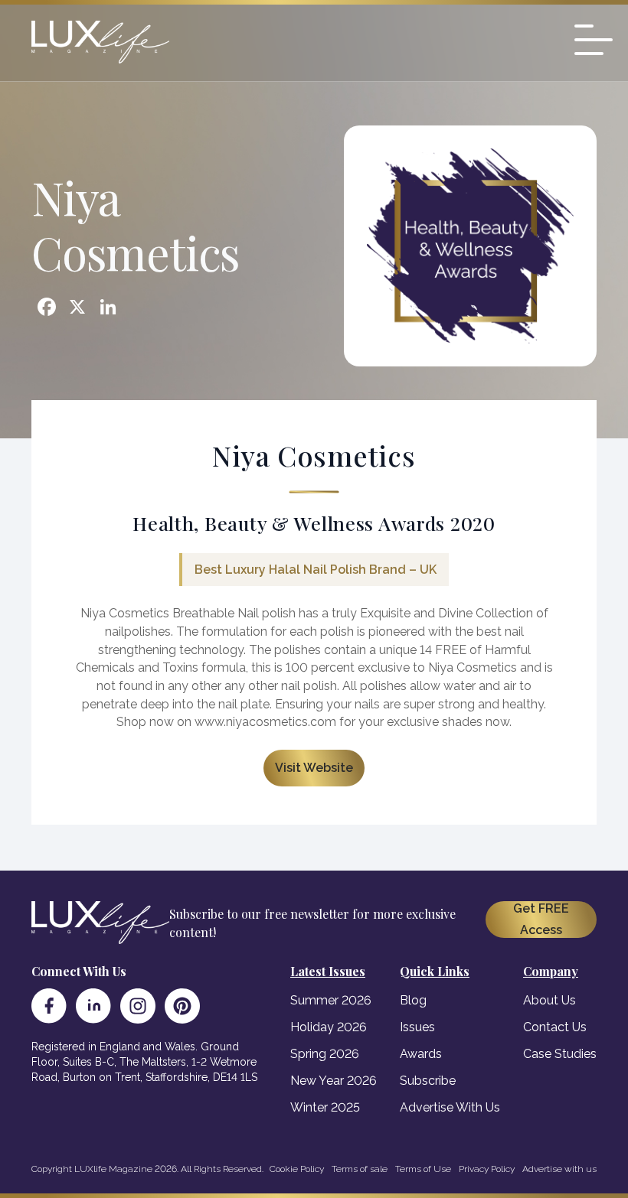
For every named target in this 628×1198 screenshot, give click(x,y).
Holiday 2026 (328, 1027)
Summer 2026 (330, 1000)
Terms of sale (360, 1169)
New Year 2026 (333, 1080)
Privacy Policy (487, 1169)
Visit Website (314, 767)
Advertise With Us (450, 1107)
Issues (417, 1027)
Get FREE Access (541, 919)
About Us (549, 1000)
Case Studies (560, 1054)
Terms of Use (423, 1169)
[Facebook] (49, 1006)
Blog (413, 1000)
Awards (421, 1054)
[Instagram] (137, 1006)
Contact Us (555, 1027)
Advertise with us (559, 1169)
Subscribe (428, 1080)
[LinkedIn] (93, 1006)
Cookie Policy (297, 1169)
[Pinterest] (182, 1006)
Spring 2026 (324, 1054)
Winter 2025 (325, 1107)
